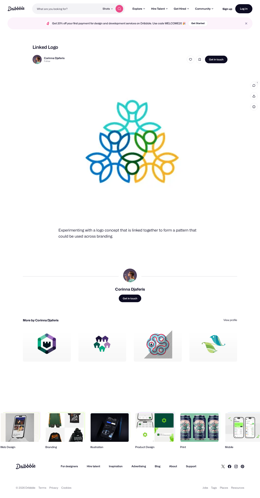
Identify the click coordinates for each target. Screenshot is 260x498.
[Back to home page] (16, 8)
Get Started (198, 23)
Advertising (139, 466)
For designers (69, 466)
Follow (47, 61)
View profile (230, 320)
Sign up (227, 8)
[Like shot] (190, 59)
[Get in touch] (48, 354)
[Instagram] (236, 466)
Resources (237, 487)
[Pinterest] (242, 466)
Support (191, 466)
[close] (246, 23)
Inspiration (116, 466)
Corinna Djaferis (54, 58)
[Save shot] (199, 59)
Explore (137, 8)
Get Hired (180, 8)
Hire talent (93, 466)
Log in (244, 8)
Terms (42, 487)
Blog (157, 466)
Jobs (205, 487)
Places (224, 487)
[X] (223, 466)
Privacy (53, 487)
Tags (214, 487)
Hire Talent (158, 8)
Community (203, 8)
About (173, 466)
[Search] (119, 9)
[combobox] (66, 9)
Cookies (66, 487)
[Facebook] (229, 466)
